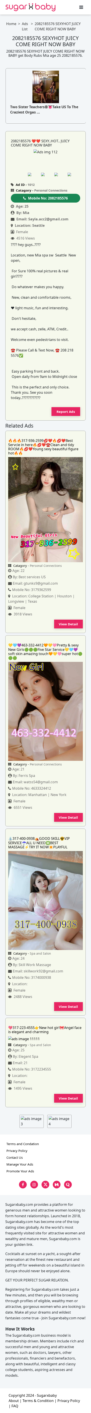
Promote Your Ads (20, 1171)
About (14, 1400)
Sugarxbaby (47, 1395)
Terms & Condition (38, 1400)
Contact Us (14, 1157)
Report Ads (66, 411)
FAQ (14, 1406)
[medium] (57, 1184)
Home (11, 23)
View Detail (68, 624)
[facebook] (23, 1184)
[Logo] (30, 7)
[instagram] (34, 1184)
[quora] (68, 1184)
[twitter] (45, 1184)
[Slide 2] (47, 174)
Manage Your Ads (19, 1164)
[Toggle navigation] (81, 7)
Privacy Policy (16, 1150)
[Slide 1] (33, 174)
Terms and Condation (22, 1144)
